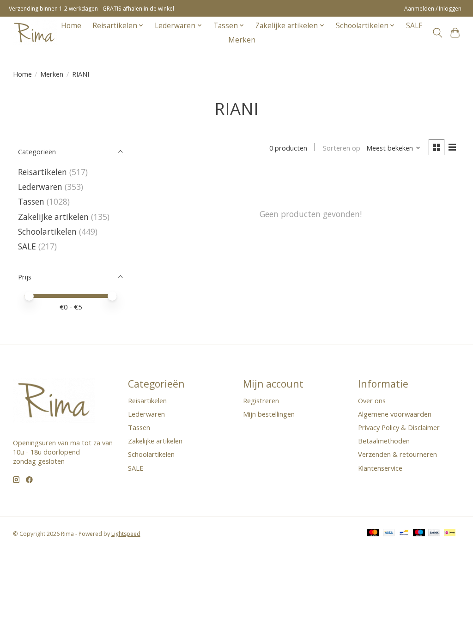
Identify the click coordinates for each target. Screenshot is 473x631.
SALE (414, 25)
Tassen (31, 201)
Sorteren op (341, 147)
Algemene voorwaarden (394, 414)
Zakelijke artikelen (53, 216)
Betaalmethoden (384, 440)
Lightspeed (125, 534)
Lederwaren (40, 186)
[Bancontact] (404, 533)
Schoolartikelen (47, 231)
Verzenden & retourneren (397, 454)
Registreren (261, 400)
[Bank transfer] (434, 533)
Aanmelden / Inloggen (432, 8)
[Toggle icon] (437, 32)
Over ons (372, 400)
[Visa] (389, 533)
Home (71, 25)
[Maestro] (419, 533)
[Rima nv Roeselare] (34, 32)
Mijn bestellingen (269, 414)
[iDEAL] (449, 533)
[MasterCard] (373, 533)
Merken (241, 40)
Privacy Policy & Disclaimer (399, 427)
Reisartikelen (42, 171)
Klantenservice (380, 468)
